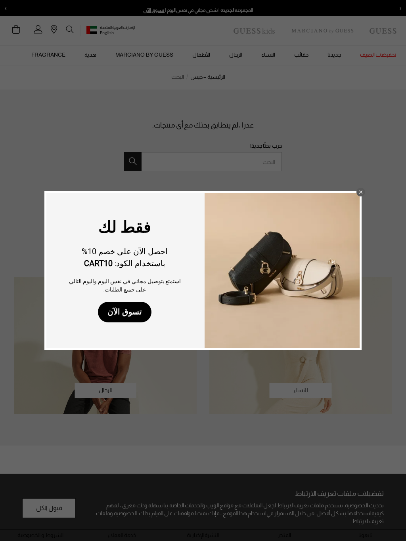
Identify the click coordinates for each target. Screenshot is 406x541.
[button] (360, 192)
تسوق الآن (124, 311)
